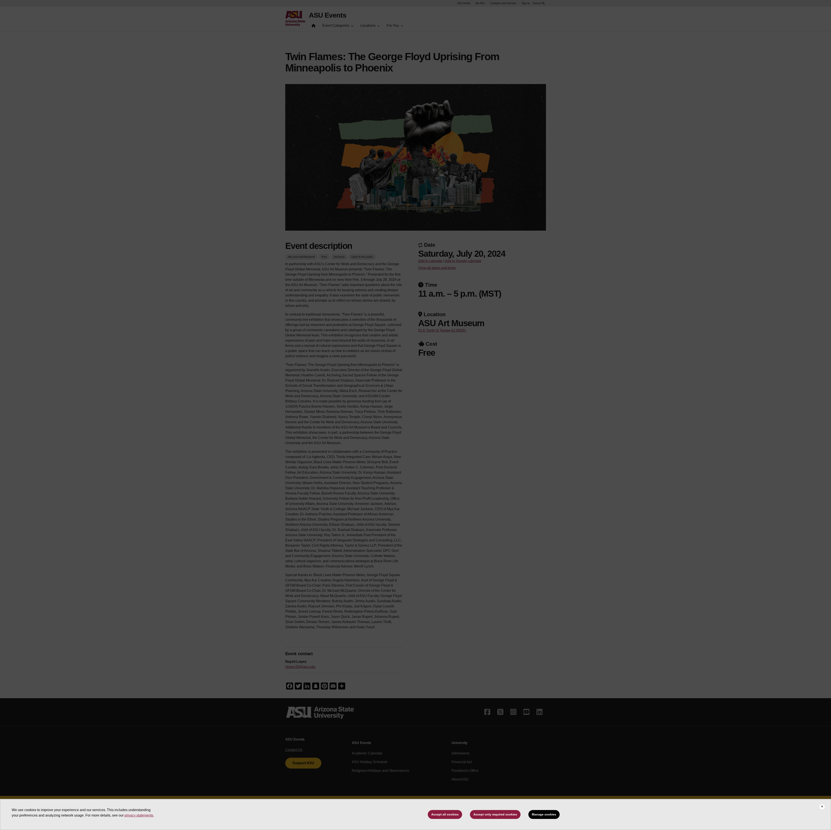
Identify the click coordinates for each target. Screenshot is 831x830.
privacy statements (138, 815)
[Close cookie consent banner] (822, 807)
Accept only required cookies (495, 814)
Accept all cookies (445, 814)
